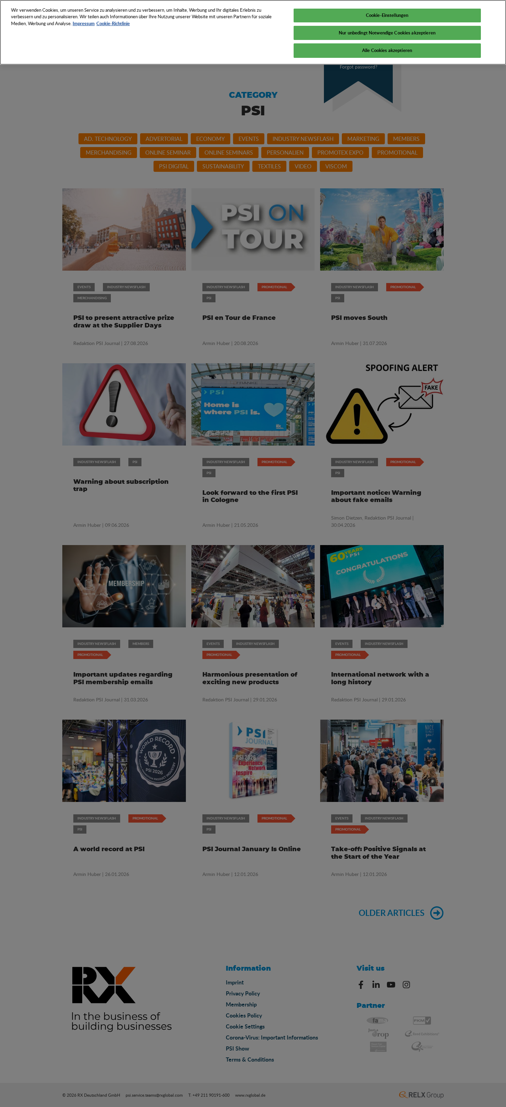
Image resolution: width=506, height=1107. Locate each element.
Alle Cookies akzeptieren (387, 50)
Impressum (84, 23)
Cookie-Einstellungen (387, 15)
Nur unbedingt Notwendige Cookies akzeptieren (387, 33)
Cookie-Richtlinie (113, 23)
